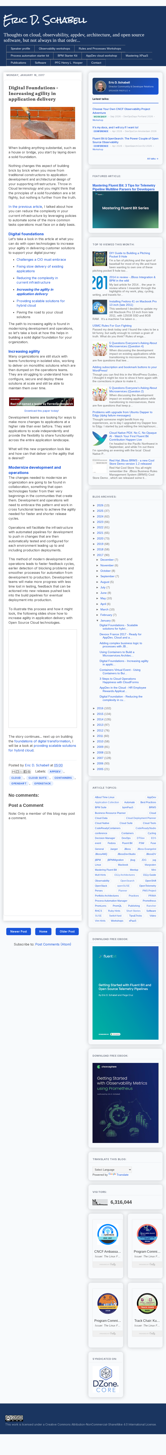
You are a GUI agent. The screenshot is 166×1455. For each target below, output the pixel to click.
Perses (99, 890)
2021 (100, 532)
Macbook (123, 864)
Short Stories (133, 911)
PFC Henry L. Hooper (69, 62)
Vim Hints (100, 920)
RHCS (98, 911)
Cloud (16, 777)
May (103, 598)
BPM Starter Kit (67, 55)
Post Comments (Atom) (53, 944)
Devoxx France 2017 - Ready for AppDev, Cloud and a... (121, 636)
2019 (100, 543)
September (107, 576)
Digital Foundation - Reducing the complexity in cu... (121, 698)
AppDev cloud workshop (101, 55)
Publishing (134, 905)
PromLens (100, 905)
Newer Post (18, 931)
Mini (153, 869)
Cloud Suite (38, 777)
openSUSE (123, 885)
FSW (141, 843)
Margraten (150, 864)
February (106, 614)
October (106, 570)
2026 (100, 505)
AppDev (55, 771)
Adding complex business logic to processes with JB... (121, 645)
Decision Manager (105, 838)
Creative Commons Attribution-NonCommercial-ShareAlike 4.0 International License (100, 1424)
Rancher (151, 905)
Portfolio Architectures (107, 895)
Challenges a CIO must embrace (41, 259)
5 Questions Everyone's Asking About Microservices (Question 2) (133, 389)
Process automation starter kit (30, 55)
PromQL (117, 905)
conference (101, 833)
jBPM (98, 860)
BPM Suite (100, 807)
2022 (100, 527)
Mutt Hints (100, 875)
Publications (18, 62)
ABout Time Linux (104, 797)
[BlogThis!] (17, 772)
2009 (100, 746)
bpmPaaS (127, 807)
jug (154, 860)
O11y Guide (149, 875)
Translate (123, 1174)
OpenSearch (127, 880)
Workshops (117, 920)
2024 (100, 516)
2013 (100, 724)
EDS (153, 838)
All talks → (153, 158)
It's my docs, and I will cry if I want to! (115, 127)
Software (40, 62)
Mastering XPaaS (137, 55)
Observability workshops (54, 48)
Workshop (98, 120)
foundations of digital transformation (42, 741)
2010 (100, 741)
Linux (98, 864)
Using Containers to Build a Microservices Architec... (117, 653)
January (106, 620)
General (99, 849)
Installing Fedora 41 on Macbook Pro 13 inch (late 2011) (133, 303)
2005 (100, 769)
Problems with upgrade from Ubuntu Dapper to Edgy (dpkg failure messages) (122, 413)
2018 (100, 549)
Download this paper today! (41, 410)
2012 (100, 730)
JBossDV (151, 854)
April (103, 604)
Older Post (67, 931)
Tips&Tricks (135, 915)
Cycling (152, 833)
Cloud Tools (149, 823)
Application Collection (107, 802)
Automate (129, 802)
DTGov (141, 838)
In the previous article (25, 207)
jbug (132, 860)
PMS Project (149, 890)
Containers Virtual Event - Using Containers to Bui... (120, 671)
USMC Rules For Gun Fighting (112, 325)
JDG (144, 860)
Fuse (153, 843)
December (107, 559)
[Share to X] (21, 772)
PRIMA (152, 895)
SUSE (98, 915)
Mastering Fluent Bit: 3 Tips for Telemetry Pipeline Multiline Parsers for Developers (124, 187)
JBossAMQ (101, 854)
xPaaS (132, 920)
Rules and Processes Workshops (100, 48)
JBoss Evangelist (146, 849)
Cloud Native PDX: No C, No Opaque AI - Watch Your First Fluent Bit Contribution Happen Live (133, 436)
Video (153, 915)
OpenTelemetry (147, 885)
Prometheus (149, 900)
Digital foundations (26, 234)
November (107, 565)
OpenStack (42, 783)
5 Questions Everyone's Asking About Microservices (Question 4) (133, 344)
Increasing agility (24, 351)
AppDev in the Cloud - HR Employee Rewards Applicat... (123, 689)
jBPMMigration (115, 860)
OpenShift (19, 783)
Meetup (134, 869)
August (105, 581)
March (104, 609)
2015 (100, 713)
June (103, 592)
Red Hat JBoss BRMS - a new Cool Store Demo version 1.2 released (131, 462)
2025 (100, 510)
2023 (100, 521)
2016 (100, 708)
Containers (63, 777)
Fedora (112, 843)
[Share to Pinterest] (29, 772)
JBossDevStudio (126, 854)
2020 (100, 538)
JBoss (127, 849)
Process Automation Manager (111, 900)
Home (43, 931)
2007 (100, 758)
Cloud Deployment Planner (141, 818)
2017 (100, 555)
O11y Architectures (124, 875)
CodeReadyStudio (146, 828)
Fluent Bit (127, 843)
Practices (134, 895)
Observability (102, 880)
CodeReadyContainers (107, 828)
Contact (96, 62)
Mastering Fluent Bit (106, 869)
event (98, 843)
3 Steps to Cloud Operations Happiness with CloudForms (119, 680)
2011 (100, 736)
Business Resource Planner (110, 813)
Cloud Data (101, 818)
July (103, 587)
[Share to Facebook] (25, 772)
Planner (122, 890)
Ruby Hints (114, 911)
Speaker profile (20, 48)
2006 (100, 763)
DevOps (126, 838)
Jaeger (114, 849)
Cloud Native (102, 823)
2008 (100, 752)
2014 (100, 719)
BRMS (152, 807)
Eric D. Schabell (45, 20)
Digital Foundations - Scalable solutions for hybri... (119, 627)
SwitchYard (115, 915)
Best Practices (148, 802)
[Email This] (14, 772)
